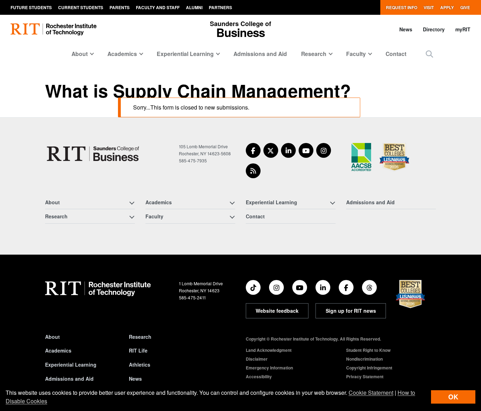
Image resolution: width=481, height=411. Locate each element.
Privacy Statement (364, 376)
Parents (120, 7)
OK (453, 396)
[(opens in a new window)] (253, 150)
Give (465, 7)
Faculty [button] (356, 54)
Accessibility (259, 376)
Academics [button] (122, 54)
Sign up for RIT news (351, 310)
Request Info (401, 7)
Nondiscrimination (364, 359)
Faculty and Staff (158, 7)
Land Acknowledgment (269, 350)
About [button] (79, 54)
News (405, 29)
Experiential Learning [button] (185, 54)
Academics (58, 350)
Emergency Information (269, 368)
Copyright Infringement (369, 368)
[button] (429, 53)
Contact (396, 54)
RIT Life (138, 350)
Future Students (31, 7)
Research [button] (313, 54)
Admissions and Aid (260, 54)
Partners (220, 7)
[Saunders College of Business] (94, 153)
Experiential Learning (70, 364)
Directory (434, 29)
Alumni (194, 7)
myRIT (462, 29)
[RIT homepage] (53, 29)
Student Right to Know (368, 350)
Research (140, 336)
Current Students (80, 7)
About (52, 336)
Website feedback (277, 310)
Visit (429, 7)
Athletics (139, 364)
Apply (447, 7)
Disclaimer (257, 359)
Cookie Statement (371, 392)
